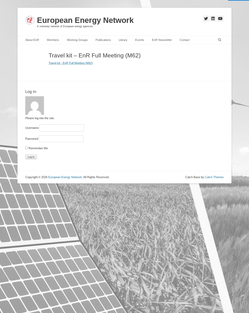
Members (53, 40)
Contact (185, 40)
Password (31, 138)
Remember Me (38, 148)
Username (32, 127)
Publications (103, 40)
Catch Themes (214, 177)
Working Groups (77, 40)
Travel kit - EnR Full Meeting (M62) (71, 63)
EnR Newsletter (162, 40)
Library (123, 40)
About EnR (32, 40)
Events (139, 40)
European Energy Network (85, 20)
